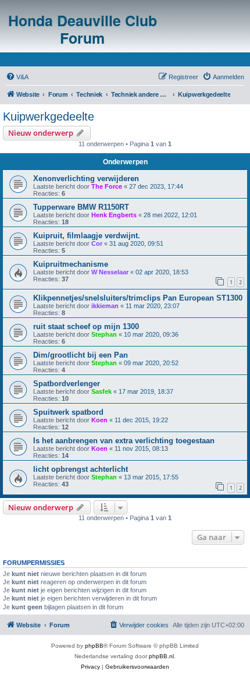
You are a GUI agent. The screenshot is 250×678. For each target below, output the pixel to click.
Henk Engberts (114, 214)
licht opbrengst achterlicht (80, 469)
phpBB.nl (161, 656)
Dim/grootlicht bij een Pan (80, 355)
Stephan (104, 334)
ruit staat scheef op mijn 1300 (86, 326)
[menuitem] (17, 77)
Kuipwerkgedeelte (48, 116)
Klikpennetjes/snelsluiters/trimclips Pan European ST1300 (137, 298)
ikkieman (105, 305)
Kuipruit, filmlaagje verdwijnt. (86, 235)
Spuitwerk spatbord (68, 412)
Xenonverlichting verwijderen (86, 178)
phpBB (94, 645)
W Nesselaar (109, 272)
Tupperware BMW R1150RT (81, 207)
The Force (106, 186)
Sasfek (101, 391)
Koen (99, 419)
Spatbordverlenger (66, 383)
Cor (96, 243)
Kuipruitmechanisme (70, 264)
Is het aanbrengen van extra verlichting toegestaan (124, 440)
